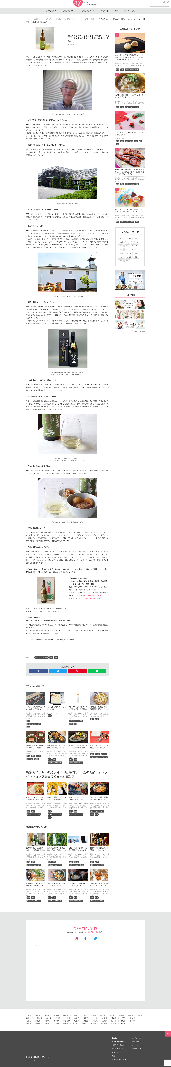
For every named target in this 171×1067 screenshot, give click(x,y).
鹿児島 (121, 253)
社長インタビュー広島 (131, 184)
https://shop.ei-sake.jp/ (93, 598)
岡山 (75, 811)
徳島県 (123, 1021)
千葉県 (130, 1015)
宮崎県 (93, 1023)
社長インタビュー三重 (54, 762)
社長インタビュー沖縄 (75, 762)
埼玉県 (121, 1015)
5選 (140, 141)
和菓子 (36, 759)
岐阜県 (95, 1018)
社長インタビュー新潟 (54, 814)
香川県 (132, 1021)
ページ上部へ (168, 1034)
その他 (123, 1023)
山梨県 (76, 1018)
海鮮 (121, 260)
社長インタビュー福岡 (33, 865)
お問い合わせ (136, 1041)
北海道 (76, 862)
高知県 (37, 1023)
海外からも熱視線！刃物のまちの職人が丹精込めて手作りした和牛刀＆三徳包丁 (35, 709)
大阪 (122, 107)
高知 (121, 249)
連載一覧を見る (139, 331)
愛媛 (136, 257)
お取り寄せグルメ (69, 11)
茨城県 (93, 1015)
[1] (130, 51)
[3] (130, 129)
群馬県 (112, 1015)
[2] (130, 91)
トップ (34, 11)
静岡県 (104, 1018)
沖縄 (92, 719)
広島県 (104, 1021)
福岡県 (47, 1023)
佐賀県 (56, 1023)
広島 (122, 184)
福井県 (67, 1018)
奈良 (28, 756)
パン (137, 242)
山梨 (49, 715)
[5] (130, 206)
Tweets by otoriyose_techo (42, 945)
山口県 (113, 1021)
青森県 (37, 1015)
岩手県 (47, 1015)
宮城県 (56, 1015)
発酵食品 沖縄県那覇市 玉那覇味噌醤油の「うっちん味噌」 (99, 709)
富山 (92, 814)
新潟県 (39, 1018)
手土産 (38, 756)
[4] (130, 166)
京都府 (28, 1021)
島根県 (85, 1021)
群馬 (127, 260)
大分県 (84, 1023)
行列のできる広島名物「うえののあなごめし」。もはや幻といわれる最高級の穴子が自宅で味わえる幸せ (129, 172)
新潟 (49, 811)
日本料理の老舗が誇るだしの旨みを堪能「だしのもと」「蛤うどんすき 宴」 (35, 886)
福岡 (33, 862)
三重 (54, 759)
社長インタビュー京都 (131, 69)
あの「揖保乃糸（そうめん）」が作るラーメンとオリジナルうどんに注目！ (56, 886)
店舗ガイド (104, 11)
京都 (122, 69)
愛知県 (113, 1018)
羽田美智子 (123, 242)
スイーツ (29, 759)
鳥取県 (76, 1021)
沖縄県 (113, 1023)
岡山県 (95, 1021)
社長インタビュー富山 (97, 811)
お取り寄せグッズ (88, 11)
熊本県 (75, 1023)
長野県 (85, 1018)
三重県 (123, 1018)
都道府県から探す (50, 11)
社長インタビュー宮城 (127, 221)
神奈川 (134, 249)
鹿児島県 (103, 1023)
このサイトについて (138, 1038)
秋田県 (65, 1015)
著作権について (136, 1049)
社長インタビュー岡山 (75, 814)
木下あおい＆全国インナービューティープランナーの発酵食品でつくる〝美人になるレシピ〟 (99, 714)
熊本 (126, 141)
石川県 (58, 1018)
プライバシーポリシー (138, 1045)
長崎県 (65, 1023)
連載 (116, 11)
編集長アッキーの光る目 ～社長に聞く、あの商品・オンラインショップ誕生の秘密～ (65, 19)
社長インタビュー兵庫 (41, 657)
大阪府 (37, 1021)
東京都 (139, 1015)
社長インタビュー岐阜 (33, 724)
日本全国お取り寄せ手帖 (38, 1057)
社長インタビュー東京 (75, 721)
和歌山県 (66, 1021)
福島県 (84, 1015)
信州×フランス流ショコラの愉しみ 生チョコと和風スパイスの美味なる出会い (99, 748)
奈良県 (56, 1021)
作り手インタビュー (131, 11)
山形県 (75, 1015)
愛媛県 (28, 1023)
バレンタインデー (96, 757)
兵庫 (56, 657)
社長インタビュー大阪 (131, 107)
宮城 (117, 221)
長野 (92, 754)
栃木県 (102, 1015)
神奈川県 (29, 1018)
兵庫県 (47, 1021)
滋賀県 (132, 1018)
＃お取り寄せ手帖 (91, 932)
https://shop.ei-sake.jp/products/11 (89, 595)
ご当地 (129, 257)
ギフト (121, 238)
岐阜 (28, 721)
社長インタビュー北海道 (76, 865)
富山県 (48, 1018)
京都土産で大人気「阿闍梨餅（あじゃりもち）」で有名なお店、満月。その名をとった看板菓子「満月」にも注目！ (129, 57)
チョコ (105, 757)
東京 (70, 724)
